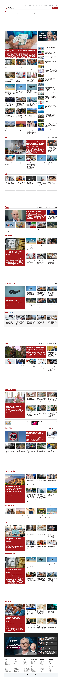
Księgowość (33, 670)
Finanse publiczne (39, 235)
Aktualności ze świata (8, 671)
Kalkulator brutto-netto (26, 668)
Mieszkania (50, 471)
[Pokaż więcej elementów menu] (57, 11)
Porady (56, 505)
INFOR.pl (25, 5)
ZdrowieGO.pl (40, 5)
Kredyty (15, 670)
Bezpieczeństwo (54, 137)
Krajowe (6, 668)
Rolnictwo (50, 343)
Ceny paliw (22, 13)
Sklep (56, 5)
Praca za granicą (54, 522)
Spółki (50, 662)
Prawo (49, 505)
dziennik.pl (30, 5)
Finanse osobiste (16, 13)
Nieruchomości (34, 659)
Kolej (52, 428)
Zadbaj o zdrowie (36, 13)
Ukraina (53, 207)
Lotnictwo (55, 428)
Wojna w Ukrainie (28, 13)
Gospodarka (16, 666)
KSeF (14, 663)
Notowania (51, 659)
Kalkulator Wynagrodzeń (26, 669)
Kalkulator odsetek (25, 670)
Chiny (50, 207)
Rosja (56, 207)
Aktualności (15, 661)
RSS (56, 674)
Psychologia (51, 670)
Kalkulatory (25, 666)
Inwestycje (48, 235)
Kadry (32, 669)
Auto (41, 670)
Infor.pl (32, 666)
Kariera (38, 522)
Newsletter (45, 5)
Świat (56, 283)
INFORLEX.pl (35, 5)
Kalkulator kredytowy (26, 671)
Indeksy (50, 661)
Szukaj (56, 7)
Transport (42, 659)
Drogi (49, 428)
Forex (50, 663)
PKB (34, 235)
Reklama (18, 674)
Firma (39, 343)
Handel (42, 343)
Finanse (52, 505)
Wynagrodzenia (43, 522)
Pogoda (41, 671)
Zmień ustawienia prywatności (47, 674)
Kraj (53, 283)
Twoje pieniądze (16, 671)
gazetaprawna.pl (51, 5)
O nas (12, 674)
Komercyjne (55, 471)
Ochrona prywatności (27, 674)
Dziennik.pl (42, 666)
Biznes (15, 659)
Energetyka (55, 343)
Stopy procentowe (54, 235)
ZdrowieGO (51, 666)
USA (47, 207)
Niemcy (44, 207)
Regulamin (36, 674)
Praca (24, 659)
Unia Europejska (39, 207)
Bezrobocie (48, 522)
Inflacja (44, 235)
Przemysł (46, 343)
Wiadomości (42, 668)
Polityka (49, 137)
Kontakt (6, 674)
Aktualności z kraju (7, 670)
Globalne (6, 669)
